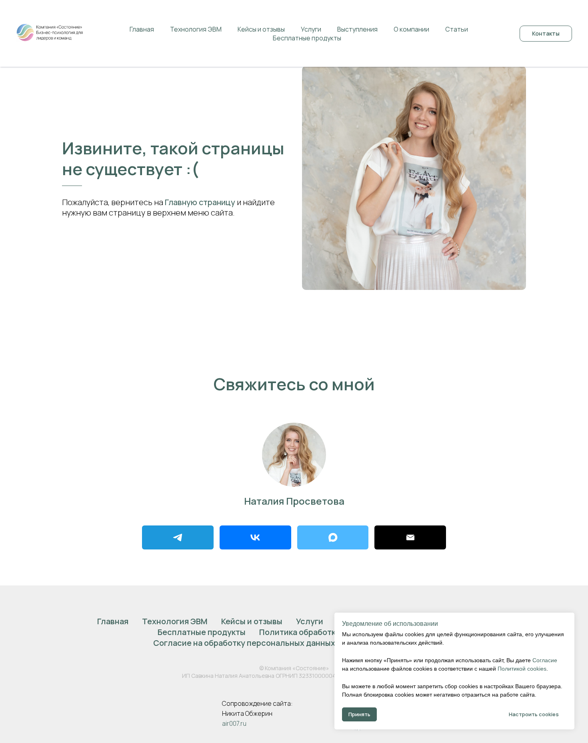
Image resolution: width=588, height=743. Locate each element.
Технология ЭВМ (196, 29)
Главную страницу (200, 202)
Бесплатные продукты (307, 38)
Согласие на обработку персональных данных (244, 642)
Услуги (311, 29)
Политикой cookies (522, 668)
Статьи (456, 29)
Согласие (544, 660)
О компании (411, 29)
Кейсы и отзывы (261, 29)
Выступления (357, 29)
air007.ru (234, 723)
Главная (142, 29)
